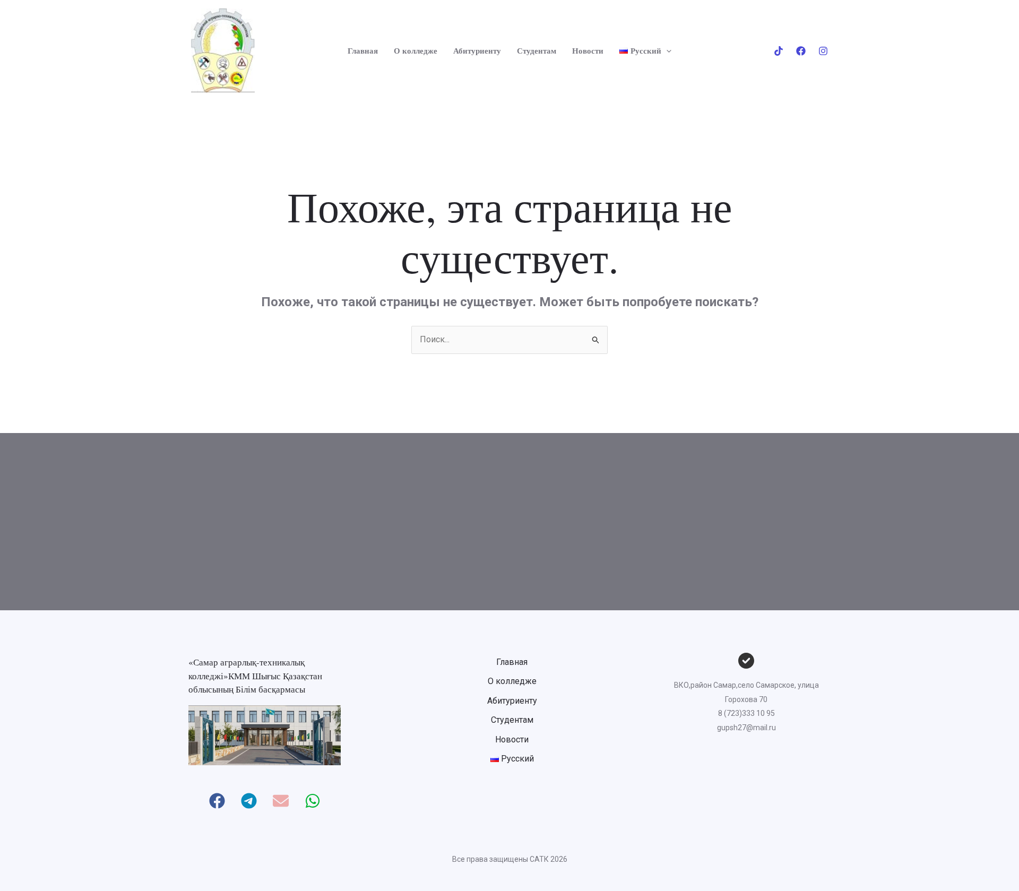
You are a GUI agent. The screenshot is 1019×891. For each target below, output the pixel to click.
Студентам (536, 50)
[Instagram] (823, 51)
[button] (666, 50)
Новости (587, 50)
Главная (363, 50)
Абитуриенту (477, 50)
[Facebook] (801, 51)
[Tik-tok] (778, 51)
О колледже (415, 50)
